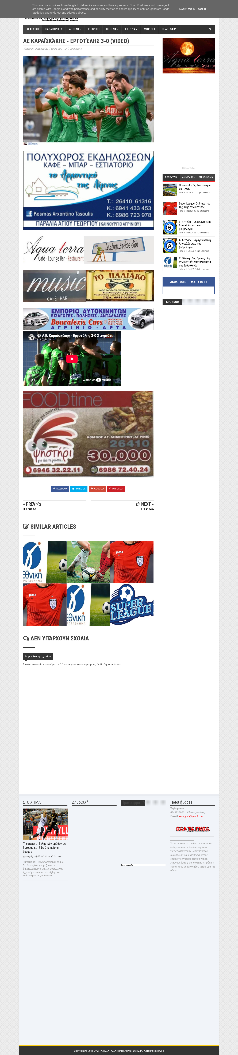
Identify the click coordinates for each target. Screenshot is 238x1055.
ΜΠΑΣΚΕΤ (149, 29)
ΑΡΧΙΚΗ (34, 29)
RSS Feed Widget (188, 168)
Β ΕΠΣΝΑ (111, 29)
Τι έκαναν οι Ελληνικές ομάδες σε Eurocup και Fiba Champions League (44, 847)
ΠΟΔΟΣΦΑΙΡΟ (169, 29)
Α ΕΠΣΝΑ (74, 29)
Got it (202, 8)
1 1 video (147, 509)
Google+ (99, 488)
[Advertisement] (49, 765)
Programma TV (127, 865)
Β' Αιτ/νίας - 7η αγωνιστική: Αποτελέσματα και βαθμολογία (195, 225)
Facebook (61, 488)
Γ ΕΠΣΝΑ (130, 29)
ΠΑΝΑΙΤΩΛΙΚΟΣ (54, 29)
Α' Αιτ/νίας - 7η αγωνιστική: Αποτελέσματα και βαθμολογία (195, 243)
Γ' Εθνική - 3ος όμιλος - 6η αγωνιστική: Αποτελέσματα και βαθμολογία (195, 262)
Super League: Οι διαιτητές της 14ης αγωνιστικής (194, 205)
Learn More (187, 8)
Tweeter (80, 488)
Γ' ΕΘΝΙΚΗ (93, 29)
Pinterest (117, 488)
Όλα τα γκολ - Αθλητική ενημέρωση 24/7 (119, 1050)
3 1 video (29, 509)
